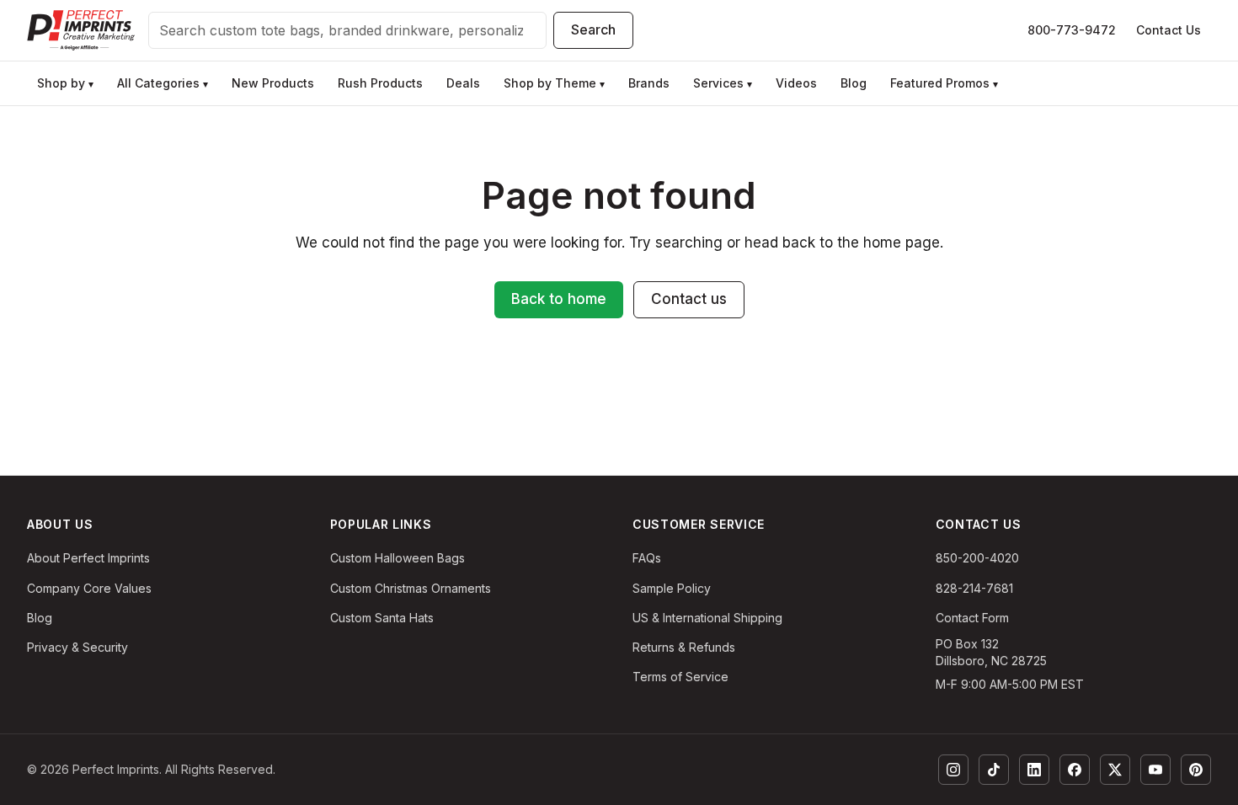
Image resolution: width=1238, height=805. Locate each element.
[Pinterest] (1196, 769)
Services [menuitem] (722, 83)
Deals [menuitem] (463, 83)
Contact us (689, 299)
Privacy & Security (77, 647)
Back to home (558, 299)
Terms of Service (680, 676)
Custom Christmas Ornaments (410, 588)
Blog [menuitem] (853, 83)
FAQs (646, 558)
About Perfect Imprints (88, 558)
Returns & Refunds (683, 647)
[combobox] (347, 30)
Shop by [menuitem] (65, 83)
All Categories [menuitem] (162, 83)
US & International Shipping (707, 617)
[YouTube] (1155, 769)
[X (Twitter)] (1115, 769)
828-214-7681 (974, 588)
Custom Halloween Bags (397, 558)
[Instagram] (953, 769)
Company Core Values (89, 588)
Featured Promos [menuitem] (944, 83)
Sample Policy (671, 588)
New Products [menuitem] (273, 83)
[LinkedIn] (1034, 769)
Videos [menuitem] (796, 83)
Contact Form (972, 617)
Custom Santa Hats (382, 617)
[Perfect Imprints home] (81, 30)
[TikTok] (994, 769)
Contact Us (1168, 30)
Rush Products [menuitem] (380, 83)
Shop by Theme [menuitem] (554, 83)
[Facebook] (1074, 769)
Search (593, 29)
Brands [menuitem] (649, 83)
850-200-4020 (977, 558)
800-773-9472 (1071, 30)
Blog (39, 617)
